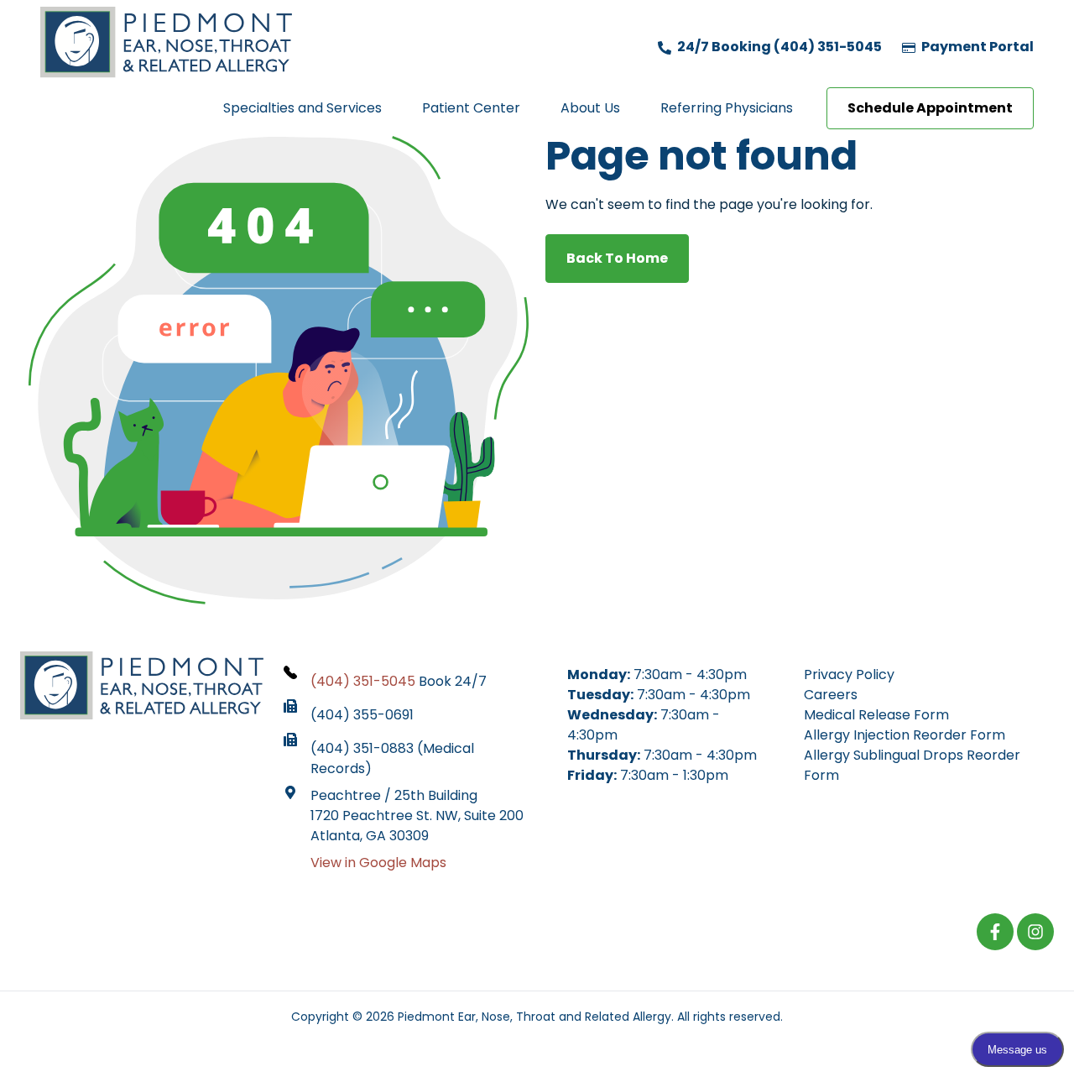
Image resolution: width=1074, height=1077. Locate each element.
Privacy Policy (849, 674)
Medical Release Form (876, 714)
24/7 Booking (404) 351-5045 (778, 46)
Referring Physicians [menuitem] (726, 108)
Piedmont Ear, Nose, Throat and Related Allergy (534, 1016)
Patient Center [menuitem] (471, 108)
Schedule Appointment (930, 108)
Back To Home (617, 258)
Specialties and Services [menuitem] (302, 108)
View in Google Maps (378, 862)
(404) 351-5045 (362, 681)
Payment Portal (976, 46)
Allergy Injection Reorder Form (904, 735)
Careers (831, 694)
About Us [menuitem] (590, 108)
